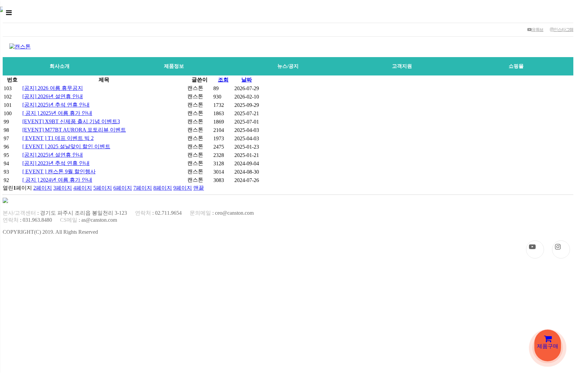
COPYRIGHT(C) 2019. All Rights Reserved (50, 232)
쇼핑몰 (516, 66)
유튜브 (537, 29)
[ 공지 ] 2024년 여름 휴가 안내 (57, 180)
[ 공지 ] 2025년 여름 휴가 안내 (57, 113)
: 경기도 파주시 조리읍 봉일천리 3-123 (65, 213)
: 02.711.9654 (158, 213)
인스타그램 (563, 29)
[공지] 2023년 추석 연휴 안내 (56, 163)
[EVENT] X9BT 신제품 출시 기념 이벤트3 (71, 121)
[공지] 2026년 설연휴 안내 (52, 96)
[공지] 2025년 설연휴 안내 (52, 155)
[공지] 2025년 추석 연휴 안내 (56, 105)
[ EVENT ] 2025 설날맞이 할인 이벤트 (66, 146)
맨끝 (198, 188)
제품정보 (174, 66)
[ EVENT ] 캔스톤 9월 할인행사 (59, 171)
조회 (223, 79)
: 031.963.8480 (27, 220)
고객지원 (402, 66)
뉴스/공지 (288, 66)
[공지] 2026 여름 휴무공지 (52, 88)
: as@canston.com (88, 220)
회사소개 (60, 66)
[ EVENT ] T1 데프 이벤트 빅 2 (58, 138)
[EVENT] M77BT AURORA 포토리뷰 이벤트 (74, 130)
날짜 (246, 79)
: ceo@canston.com (222, 213)
